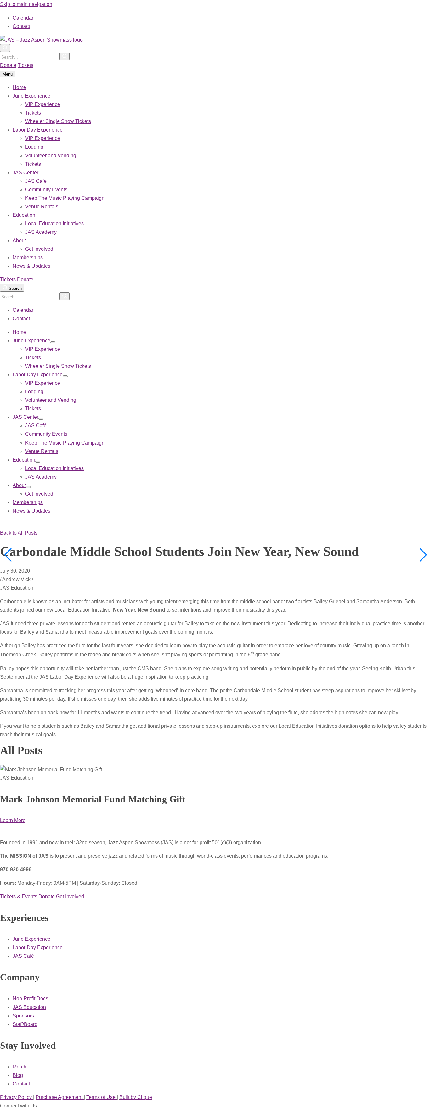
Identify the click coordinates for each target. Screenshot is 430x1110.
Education (24, 215)
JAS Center (25, 172)
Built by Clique (135, 1097)
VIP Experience (42, 104)
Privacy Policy (16, 1097)
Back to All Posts (18, 532)
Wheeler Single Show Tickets (58, 121)
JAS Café (36, 181)
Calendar (23, 17)
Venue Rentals (41, 206)
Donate (8, 65)
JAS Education (29, 1007)
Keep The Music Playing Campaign (65, 198)
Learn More (12, 820)
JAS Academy (41, 232)
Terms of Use (101, 1097)
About (19, 240)
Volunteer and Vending (50, 155)
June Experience (31, 95)
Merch (19, 1066)
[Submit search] (64, 56)
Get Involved (39, 249)
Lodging (34, 146)
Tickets (25, 65)
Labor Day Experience (38, 129)
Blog (18, 1075)
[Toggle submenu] (52, 342)
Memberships (28, 257)
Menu (8, 74)
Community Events (46, 189)
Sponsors (23, 1015)
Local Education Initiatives (54, 223)
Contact (21, 26)
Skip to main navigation (26, 4)
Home (19, 87)
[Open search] (5, 48)
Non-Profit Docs (30, 998)
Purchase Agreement (60, 1097)
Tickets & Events (18, 896)
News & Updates (31, 266)
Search (15, 288)
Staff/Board (25, 1024)
